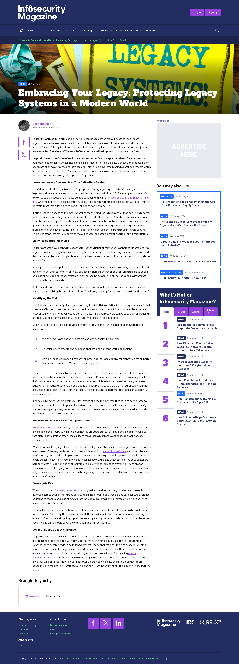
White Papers (88, 30)
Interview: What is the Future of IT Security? (188, 261)
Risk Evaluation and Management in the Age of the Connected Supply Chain (187, 203)
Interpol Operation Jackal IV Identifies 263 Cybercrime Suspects (194, 365)
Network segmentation (46, 427)
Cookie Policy (151, 658)
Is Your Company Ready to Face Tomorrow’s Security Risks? (187, 243)
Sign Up (213, 12)
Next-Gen (166, 196)
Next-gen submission (60, 633)
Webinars (70, 30)
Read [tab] (166, 311)
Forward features (58, 625)
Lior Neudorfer (41, 123)
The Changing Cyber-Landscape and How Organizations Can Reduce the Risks (186, 223)
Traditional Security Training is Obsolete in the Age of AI (196, 400)
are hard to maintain (114, 451)
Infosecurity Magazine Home (32, 40)
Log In (197, 12)
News (30, 30)
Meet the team (25, 629)
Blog (22, 83)
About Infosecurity (27, 625)
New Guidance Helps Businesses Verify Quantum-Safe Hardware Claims (197, 421)
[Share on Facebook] (24, 142)
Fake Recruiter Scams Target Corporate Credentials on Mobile (197, 326)
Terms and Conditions (69, 658)
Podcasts (106, 30)
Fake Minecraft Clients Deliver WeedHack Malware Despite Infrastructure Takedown (196, 346)
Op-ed (53, 629)
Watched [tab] (196, 311)
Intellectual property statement (111, 658)
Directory (151, 30)
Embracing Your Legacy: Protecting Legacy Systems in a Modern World (91, 40)
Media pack (23, 645)
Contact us (23, 633)
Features (56, 30)
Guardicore (53, 596)
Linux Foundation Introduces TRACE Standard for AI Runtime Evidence (196, 383)
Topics (42, 30)
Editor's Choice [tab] (211, 312)
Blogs (51, 40)
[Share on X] (24, 154)
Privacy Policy (88, 658)
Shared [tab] (181, 311)
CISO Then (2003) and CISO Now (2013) (183, 277)
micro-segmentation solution (70, 490)
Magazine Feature (171, 272)
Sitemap (163, 658)
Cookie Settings (135, 658)
